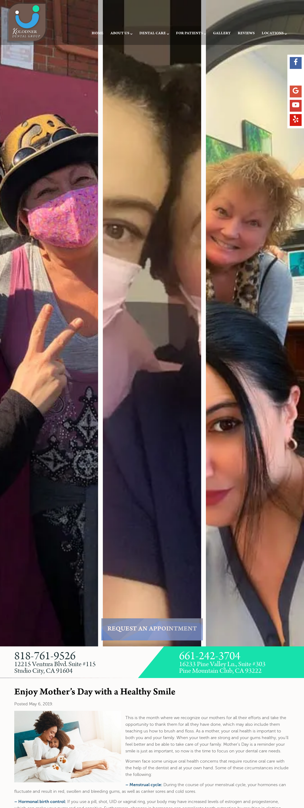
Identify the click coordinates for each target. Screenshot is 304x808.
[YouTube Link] (295, 105)
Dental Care (152, 33)
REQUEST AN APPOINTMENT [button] (152, 629)
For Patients (189, 33)
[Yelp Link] (295, 120)
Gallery (222, 33)
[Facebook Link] (295, 62)
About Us (119, 33)
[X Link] (295, 77)
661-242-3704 (209, 656)
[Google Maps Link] (295, 91)
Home (97, 33)
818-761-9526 (45, 656)
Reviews (246, 33)
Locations (273, 33)
